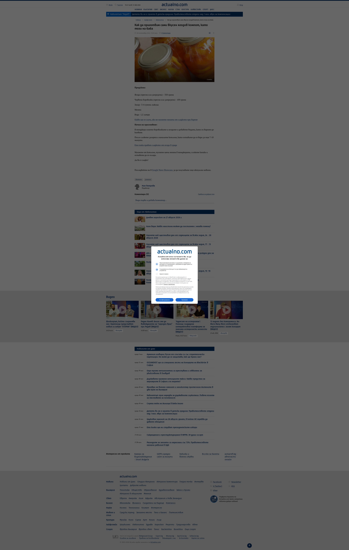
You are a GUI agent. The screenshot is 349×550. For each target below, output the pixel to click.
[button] (174, 274)
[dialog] (174, 275)
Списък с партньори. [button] (169, 284)
